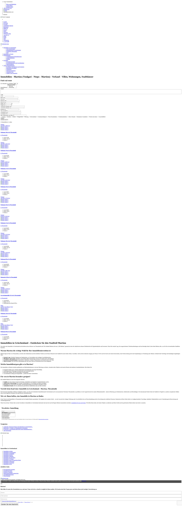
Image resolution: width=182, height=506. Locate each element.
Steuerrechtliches (10, 64)
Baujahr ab (3, 109)
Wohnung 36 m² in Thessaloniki (8, 186)
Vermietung (8, 69)
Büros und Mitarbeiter (11, 4)
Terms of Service (27, 502)
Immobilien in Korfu (8, 455)
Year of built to (4, 110)
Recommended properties (9, 469)
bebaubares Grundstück (82, 116)
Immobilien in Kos (7, 464)
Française (5, 32)
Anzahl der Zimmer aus (6, 106)
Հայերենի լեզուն (8, 25)
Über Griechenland (10, 49)
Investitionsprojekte (10, 61)
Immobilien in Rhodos (8, 456)
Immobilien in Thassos (8, 459)
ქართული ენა (7, 33)
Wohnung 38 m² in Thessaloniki (8, 204)
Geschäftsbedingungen (8, 474)
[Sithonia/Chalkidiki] (8, 415)
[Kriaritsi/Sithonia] (8, 416)
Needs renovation (93, 116)
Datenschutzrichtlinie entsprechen (43, 419)
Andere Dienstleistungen (9, 65)
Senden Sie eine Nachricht (9, 504)
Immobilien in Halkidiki (8, 453)
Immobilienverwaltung (11, 68)
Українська (6, 40)
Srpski (4, 37)
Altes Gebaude (72, 116)
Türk (4, 38)
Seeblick (9, 116)
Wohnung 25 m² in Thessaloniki (8, 168)
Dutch (4, 31)
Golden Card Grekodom (11, 73)
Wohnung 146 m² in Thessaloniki (8, 132)
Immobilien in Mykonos (8, 461)
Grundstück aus (4, 112)
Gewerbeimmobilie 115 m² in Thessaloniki (11, 295)
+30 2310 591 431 (7, 8)
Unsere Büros (9, 5)
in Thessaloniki (4, 135)
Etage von (3, 103)
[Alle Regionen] (8, 412)
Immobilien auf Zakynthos (9, 457)
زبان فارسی (6, 35)
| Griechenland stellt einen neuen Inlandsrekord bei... (17, 429)
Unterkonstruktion (63, 116)
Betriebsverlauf (9, 6)
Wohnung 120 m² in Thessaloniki (8, 313)
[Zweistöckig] (12, 87)
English (5, 21)
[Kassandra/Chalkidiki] (8, 413)
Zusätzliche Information (11, 51)
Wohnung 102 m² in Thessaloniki (8, 241)
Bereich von (3, 100)
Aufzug (3, 116)
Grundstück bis (4, 113)
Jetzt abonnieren (5, 417)
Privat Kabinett (6, 476)
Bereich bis (3, 102)
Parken (14, 116)
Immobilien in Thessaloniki (9, 452)
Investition (5, 60)
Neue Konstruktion (52, 116)
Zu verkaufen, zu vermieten (7, 83)
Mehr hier (84, 481)
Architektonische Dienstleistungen (14, 56)
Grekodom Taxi (9, 72)
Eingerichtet (20, 116)
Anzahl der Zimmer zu (6, 107)
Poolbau (8, 59)
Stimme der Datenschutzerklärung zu (9, 501)
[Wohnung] (12, 86)
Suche (2, 118)
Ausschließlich (102, 116)
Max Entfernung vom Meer (7, 115)
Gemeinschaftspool (42, 116)
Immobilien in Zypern (8, 54)
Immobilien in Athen (8, 451)
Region (2, 88)
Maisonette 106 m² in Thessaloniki (9, 277)
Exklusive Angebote (8, 472)
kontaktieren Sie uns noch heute (78, 402)
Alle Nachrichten (7, 430)
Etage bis (3, 104)
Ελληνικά (5, 23)
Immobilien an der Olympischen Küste (12, 460)
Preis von (3, 97)
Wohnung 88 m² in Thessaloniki (8, 259)
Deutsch (5, 29)
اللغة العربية (6, 41)
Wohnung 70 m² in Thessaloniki (8, 150)
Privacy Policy (20, 502)
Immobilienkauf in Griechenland (13, 50)
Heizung (26, 116)
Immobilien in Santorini (8, 462)
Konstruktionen (6, 55)
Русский (5, 24)
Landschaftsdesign (10, 57)
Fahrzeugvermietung (10, 70)
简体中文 (5, 28)
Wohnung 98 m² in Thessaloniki (8, 331)
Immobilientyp (4, 87)
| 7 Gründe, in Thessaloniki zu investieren (15, 428)
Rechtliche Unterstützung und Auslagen (15, 66)
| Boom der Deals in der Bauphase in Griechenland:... (18, 426)
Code (2, 94)
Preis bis (2, 99)
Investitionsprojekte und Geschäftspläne (15, 63)
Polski (4, 36)
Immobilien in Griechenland (9, 47)
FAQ (7, 52)
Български (5, 27)
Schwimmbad (33, 116)
